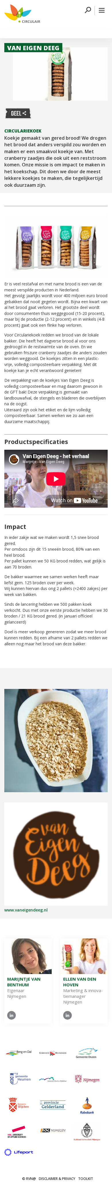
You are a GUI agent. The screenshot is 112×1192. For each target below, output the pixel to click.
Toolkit (85, 1178)
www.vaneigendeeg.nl (26, 910)
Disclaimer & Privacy (57, 1178)
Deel (18, 114)
